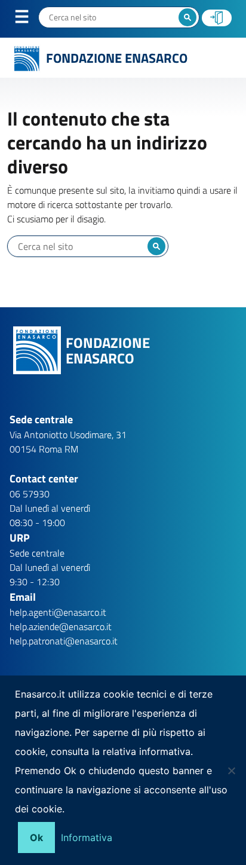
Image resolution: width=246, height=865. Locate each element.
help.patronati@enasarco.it (64, 641)
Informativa (86, 837)
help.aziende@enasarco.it (61, 626)
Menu (29, 19)
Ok (36, 837)
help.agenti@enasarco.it (58, 612)
